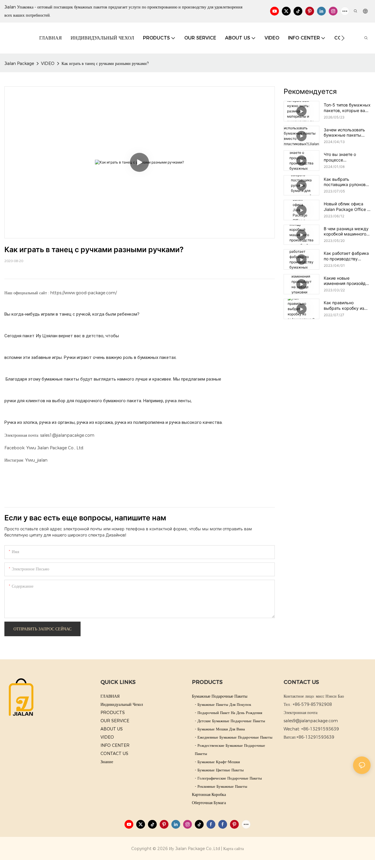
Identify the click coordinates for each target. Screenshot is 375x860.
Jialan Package (19, 63)
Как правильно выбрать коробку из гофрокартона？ (344, 305)
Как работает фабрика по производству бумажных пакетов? (346, 256)
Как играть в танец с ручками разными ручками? (105, 63)
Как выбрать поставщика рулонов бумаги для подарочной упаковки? (347, 182)
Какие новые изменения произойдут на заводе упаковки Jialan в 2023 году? (347, 281)
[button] (343, 38)
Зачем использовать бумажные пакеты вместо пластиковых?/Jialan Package (344, 132)
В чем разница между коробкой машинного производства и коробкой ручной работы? (346, 231)
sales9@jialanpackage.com (311, 720)
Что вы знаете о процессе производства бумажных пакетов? (344, 157)
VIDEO (47, 63)
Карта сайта (233, 848)
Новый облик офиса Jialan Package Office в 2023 (346, 206)
